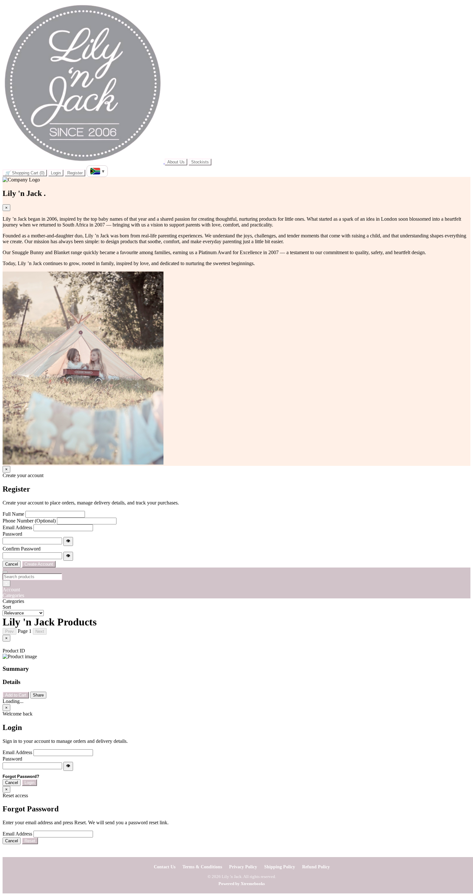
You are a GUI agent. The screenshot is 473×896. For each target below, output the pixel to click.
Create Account (38, 564)
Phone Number (29, 520)
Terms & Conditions (202, 866)
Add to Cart (15, 695)
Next (39, 631)
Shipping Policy (279, 866)
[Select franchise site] (97, 171)
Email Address (17, 527)
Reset (29, 840)
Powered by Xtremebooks (241, 883)
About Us (176, 162)
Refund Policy (316, 866)
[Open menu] (5, 572)
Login (56, 173)
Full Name (13, 514)
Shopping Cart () (24, 173)
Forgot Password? (21, 776)
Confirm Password (22, 548)
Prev (9, 631)
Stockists (200, 162)
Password (12, 534)
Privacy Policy (243, 866)
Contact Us (164, 866)
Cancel (11, 564)
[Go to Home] (84, 161)
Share (38, 695)
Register (75, 173)
